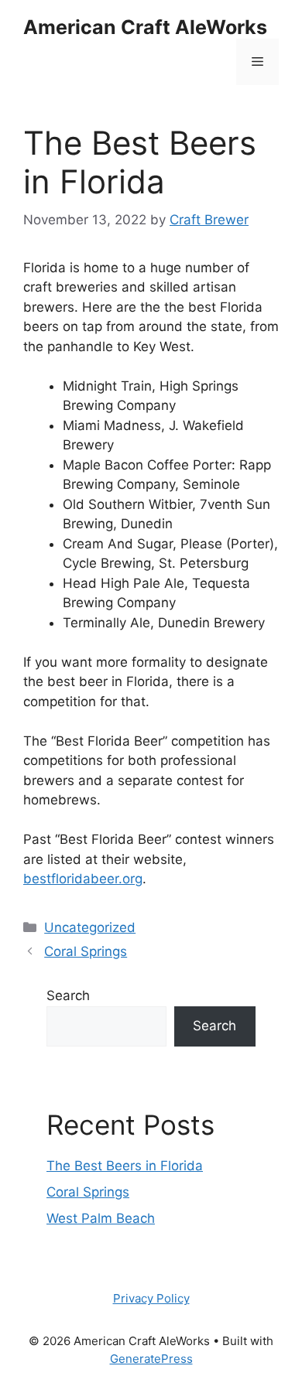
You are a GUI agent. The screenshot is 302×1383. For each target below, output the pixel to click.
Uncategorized (90, 927)
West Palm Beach (100, 1218)
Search (68, 995)
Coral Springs (85, 951)
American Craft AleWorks (145, 27)
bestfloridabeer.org (82, 878)
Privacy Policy (151, 1298)
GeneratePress (151, 1358)
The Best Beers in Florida (124, 1165)
